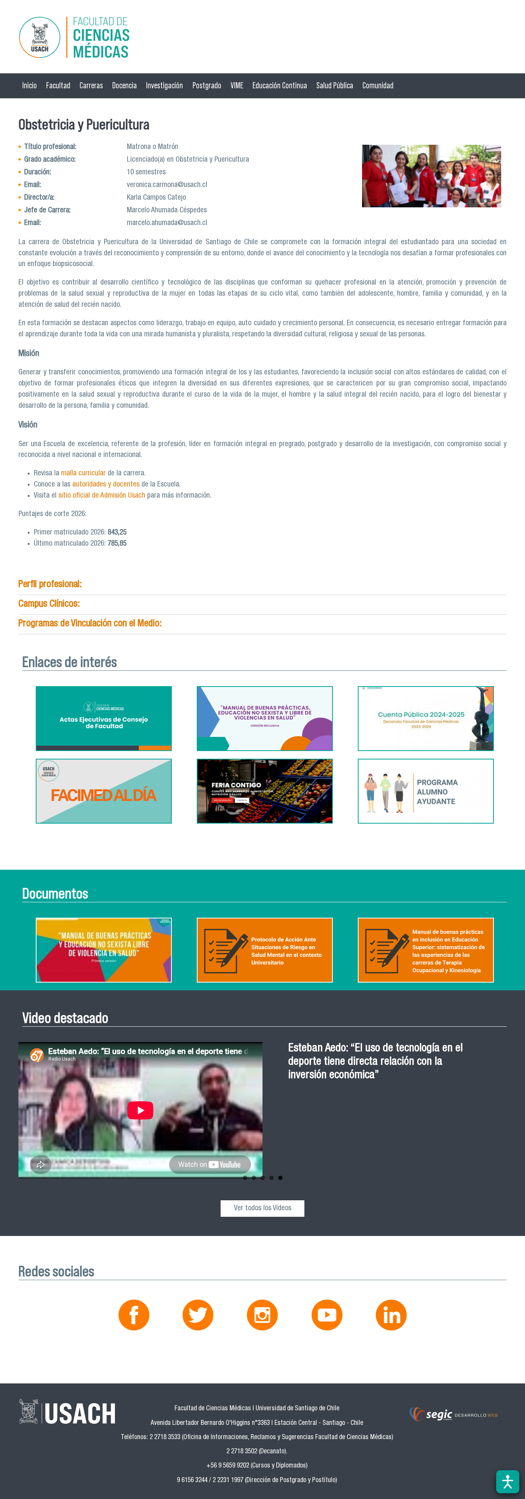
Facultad (58, 85)
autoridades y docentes (106, 484)
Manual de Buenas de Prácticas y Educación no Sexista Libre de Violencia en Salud (371, 1062)
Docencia (124, 85)
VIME (237, 85)
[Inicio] (262, 38)
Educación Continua (280, 85)
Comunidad (378, 85)
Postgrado (207, 85)
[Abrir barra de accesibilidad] (507, 1481)
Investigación (164, 85)
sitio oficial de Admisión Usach (102, 496)
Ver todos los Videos (262, 1208)
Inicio (29, 85)
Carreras (91, 85)
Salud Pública (334, 85)
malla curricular (83, 473)
